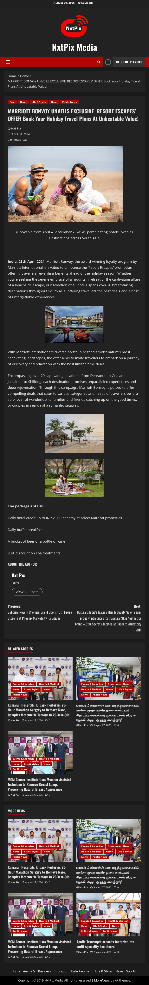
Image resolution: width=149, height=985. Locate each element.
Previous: (40, 612)
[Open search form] (98, 62)
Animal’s (29, 971)
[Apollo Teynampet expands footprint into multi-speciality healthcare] (108, 914)
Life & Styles (39, 102)
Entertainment (82, 971)
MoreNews (102, 980)
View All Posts (27, 591)
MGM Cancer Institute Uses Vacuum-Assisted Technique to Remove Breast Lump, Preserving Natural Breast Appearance (39, 784)
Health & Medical (49, 684)
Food (12, 102)
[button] (8, 62)
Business (44, 971)
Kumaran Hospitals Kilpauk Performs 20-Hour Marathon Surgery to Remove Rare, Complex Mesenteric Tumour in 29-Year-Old (38, 709)
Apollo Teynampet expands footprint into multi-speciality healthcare (105, 944)
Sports (131, 971)
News (54, 102)
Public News (69, 102)
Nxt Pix (16, 128)
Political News (89, 931)
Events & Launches (23, 684)
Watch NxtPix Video (129, 62)
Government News (118, 684)
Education (61, 971)
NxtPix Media (74, 47)
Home (23, 102)
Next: (108, 618)
